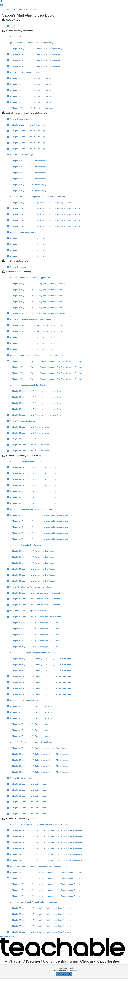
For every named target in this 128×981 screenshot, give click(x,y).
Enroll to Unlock (64, 974)
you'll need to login (74, 970)
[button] (1, 2)
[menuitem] (1, 5)
